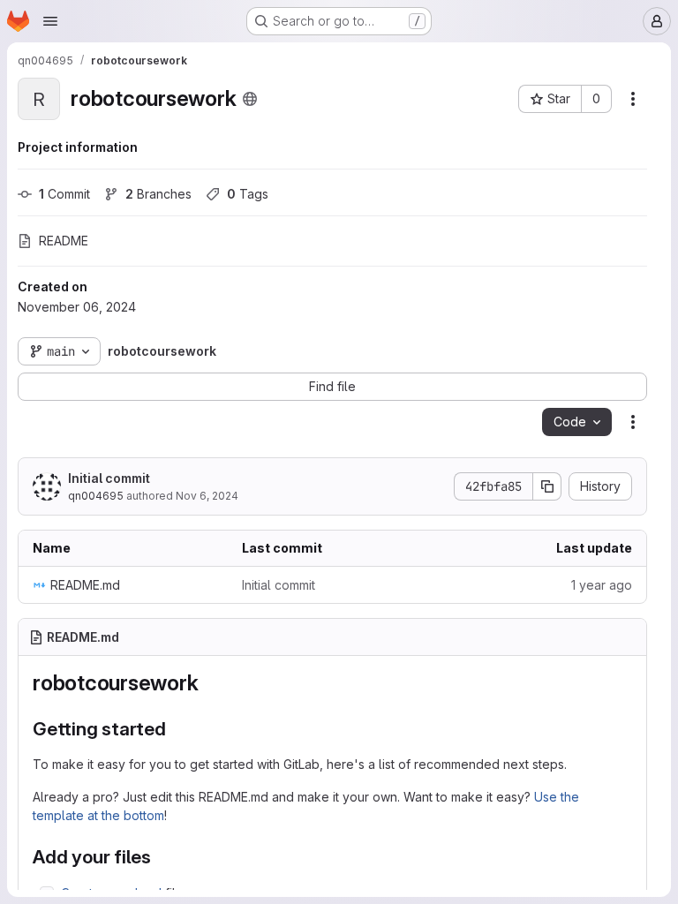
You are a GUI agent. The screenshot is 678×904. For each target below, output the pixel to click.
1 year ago (601, 584)
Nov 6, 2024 (207, 495)
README (63, 240)
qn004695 (96, 495)
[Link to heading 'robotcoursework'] (209, 683)
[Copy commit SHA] (547, 486)
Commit (64, 193)
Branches (158, 193)
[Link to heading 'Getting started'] (176, 729)
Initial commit (109, 478)
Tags (247, 193)
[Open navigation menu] (50, 21)
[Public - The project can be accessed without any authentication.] (250, 99)
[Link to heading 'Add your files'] (161, 857)
